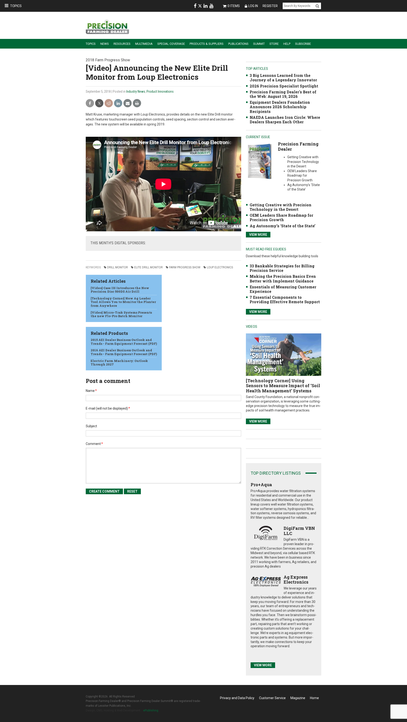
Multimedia (144, 44)
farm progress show (184, 267)
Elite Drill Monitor (148, 267)
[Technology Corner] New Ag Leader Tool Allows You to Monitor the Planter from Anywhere (123, 302)
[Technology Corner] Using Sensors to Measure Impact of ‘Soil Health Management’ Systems (283, 386)
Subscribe (303, 44)
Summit (259, 44)
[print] (137, 103)
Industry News (135, 91)
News (104, 44)
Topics (16, 6)
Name (91, 391)
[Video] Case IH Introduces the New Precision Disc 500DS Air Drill (120, 290)
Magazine (297, 698)
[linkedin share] (118, 103)
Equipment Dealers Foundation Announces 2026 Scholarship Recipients (280, 107)
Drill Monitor (117, 267)
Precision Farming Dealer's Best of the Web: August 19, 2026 (283, 94)
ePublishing (150, 710)
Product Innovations (160, 91)
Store (274, 44)
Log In (253, 6)
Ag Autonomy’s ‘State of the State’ (282, 225)
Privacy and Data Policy (237, 698)
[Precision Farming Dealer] (259, 161)
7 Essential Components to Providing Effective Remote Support (285, 299)
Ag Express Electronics (296, 579)
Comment (94, 444)
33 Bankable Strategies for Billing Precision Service (282, 268)
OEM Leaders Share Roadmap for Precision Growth (281, 217)
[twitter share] (99, 103)
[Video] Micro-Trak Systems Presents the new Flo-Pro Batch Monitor (121, 314)
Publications (238, 44)
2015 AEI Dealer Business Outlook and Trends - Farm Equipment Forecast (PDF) (124, 342)
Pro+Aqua (261, 484)
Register (270, 6)
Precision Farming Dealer (298, 146)
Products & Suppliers (207, 44)
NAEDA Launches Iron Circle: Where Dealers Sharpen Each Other (285, 119)
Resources (122, 44)
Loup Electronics (220, 267)
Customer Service (272, 698)
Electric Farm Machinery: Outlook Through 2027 (119, 363)
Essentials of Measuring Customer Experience (283, 289)
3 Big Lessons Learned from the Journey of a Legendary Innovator (283, 77)
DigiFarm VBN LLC (299, 530)
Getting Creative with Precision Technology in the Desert (280, 207)
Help (286, 44)
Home (314, 698)
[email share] (127, 103)
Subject (91, 426)
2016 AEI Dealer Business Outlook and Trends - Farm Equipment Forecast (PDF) (124, 352)
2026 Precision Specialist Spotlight (284, 85)
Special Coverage (171, 44)
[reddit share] (109, 103)
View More (258, 235)
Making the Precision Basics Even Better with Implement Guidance (283, 278)
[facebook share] (90, 103)
